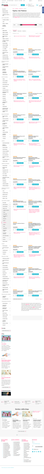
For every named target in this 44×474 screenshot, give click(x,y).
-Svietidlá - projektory (4, 321)
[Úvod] (5, 5)
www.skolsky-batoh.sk (6, 452)
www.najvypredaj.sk (16, 444)
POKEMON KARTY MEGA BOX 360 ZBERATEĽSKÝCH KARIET (33, 136)
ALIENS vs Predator (6, 210)
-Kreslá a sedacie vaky (5, 311)
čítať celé (5, 350)
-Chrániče (3, 88)
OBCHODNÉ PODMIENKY (10, 0)
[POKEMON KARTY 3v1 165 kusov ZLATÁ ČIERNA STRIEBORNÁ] (20, 128)
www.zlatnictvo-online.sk (7, 455)
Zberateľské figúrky (6, 235)
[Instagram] (37, 451)
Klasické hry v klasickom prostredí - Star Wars (37, 420)
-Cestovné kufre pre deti (5, 260)
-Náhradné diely (4, 74)
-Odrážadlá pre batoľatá (4, 102)
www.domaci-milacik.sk (6, 447)
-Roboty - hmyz (4, 198)
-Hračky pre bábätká (5, 151)
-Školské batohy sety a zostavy (5, 285)
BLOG (7, 2)
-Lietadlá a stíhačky (5, 19)
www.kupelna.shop (6, 449)
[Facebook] (33, 451)
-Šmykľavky (4, 180)
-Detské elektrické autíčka (5, 64)
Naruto (4, 220)
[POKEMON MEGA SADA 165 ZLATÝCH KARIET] (20, 171)
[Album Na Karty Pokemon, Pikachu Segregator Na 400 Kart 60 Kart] (20, 283)
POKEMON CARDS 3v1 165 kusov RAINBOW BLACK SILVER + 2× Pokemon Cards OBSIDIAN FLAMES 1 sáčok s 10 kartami (35, 202)
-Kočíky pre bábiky (5, 45)
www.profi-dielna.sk (27, 446)
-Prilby (3, 104)
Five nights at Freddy (5, 216)
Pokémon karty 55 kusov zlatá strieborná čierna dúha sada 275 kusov (34, 71)
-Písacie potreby (5, 276)
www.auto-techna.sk (27, 444)
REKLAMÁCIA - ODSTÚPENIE (18, 0)
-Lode (3, 21)
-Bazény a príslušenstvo (4, 145)
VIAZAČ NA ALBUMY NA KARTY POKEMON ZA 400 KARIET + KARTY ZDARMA (20, 94)
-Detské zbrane (4, 149)
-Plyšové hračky (4, 241)
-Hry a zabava (4, 173)
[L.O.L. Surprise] (6, 338)
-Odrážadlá (4, 100)
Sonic (4, 226)
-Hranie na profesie (5, 118)
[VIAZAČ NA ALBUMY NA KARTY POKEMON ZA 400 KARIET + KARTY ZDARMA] (20, 85)
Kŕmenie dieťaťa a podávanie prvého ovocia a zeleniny (6, 361)
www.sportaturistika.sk (6, 453)
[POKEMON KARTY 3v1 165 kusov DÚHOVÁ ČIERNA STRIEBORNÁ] (35, 41)
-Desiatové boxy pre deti (5, 263)
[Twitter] (35, 451)
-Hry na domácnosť (5, 154)
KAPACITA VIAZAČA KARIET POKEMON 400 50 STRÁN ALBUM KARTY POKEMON (35, 291)
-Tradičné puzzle (5, 250)
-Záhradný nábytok (5, 185)
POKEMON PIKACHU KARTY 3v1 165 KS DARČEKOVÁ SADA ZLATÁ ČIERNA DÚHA (34, 180)
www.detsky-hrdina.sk (6, 446)
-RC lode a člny (4, 196)
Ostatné (4, 239)
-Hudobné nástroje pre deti (5, 121)
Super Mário (5, 228)
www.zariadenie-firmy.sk (27, 461)
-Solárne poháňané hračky (5, 128)
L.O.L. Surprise (4, 343)
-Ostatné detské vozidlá (5, 111)
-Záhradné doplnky (5, 183)
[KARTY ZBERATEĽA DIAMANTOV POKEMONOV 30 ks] (20, 238)
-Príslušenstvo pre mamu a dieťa (5, 281)
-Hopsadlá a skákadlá (4, 297)
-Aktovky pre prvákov (5, 258)
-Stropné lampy (4, 318)
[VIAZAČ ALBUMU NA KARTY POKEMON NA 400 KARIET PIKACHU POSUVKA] (20, 149)
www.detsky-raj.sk (6, 444)
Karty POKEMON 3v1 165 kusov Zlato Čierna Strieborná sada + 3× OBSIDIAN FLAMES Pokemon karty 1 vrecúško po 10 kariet (19, 269)
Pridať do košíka (20, 54)
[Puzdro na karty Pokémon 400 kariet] (20, 41)
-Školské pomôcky (5, 287)
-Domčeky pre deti (5, 170)
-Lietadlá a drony (5, 192)
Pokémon (4, 222)
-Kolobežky (4, 94)
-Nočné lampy (4, 313)
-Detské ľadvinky (5, 267)
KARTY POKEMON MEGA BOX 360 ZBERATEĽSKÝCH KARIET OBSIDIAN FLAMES (19, 201)
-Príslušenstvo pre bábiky (5, 53)
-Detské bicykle (4, 82)
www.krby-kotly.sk (26, 448)
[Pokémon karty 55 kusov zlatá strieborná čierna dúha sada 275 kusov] (35, 63)
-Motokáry (4, 98)
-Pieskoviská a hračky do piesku (5, 178)
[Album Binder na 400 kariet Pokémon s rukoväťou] (20, 215)
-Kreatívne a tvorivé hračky (5, 157)
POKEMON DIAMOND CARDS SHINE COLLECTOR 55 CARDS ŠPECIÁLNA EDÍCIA (34, 115)
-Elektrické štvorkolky (4, 70)
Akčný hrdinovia (5, 204)
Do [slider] (35, 24)
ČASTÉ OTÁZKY (4, 0)
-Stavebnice (4, 252)
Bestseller (4, 9)
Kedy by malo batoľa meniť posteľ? (6, 378)
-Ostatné (3, 271)
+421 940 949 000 (31, 5)
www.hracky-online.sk (6, 448)
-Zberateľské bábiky (5, 58)
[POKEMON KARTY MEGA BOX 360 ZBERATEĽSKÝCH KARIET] (35, 128)
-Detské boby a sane (5, 84)
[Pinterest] (40, 451)
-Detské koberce (5, 303)
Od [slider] (21, 24)
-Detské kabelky (5, 265)
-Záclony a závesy (5, 323)
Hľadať (23, 5)
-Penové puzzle (4, 245)
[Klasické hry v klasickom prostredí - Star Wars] (37, 414)
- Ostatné (4, 138)
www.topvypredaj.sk (16, 445)
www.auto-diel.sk (26, 443)
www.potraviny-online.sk (7, 454)
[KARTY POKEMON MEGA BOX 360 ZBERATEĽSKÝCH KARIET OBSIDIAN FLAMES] (20, 193)
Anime (4, 212)
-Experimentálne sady (5, 116)
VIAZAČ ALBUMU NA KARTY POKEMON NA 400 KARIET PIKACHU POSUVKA (19, 158)
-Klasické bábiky (4, 43)
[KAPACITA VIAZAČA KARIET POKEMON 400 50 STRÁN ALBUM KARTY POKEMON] (35, 283)
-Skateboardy (4, 106)
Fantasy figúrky (5, 206)
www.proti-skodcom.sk (16, 447)
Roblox (4, 224)
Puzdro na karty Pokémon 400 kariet (18, 49)
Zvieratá (4, 237)
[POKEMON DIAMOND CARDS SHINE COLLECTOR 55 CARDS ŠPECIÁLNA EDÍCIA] (35, 106)
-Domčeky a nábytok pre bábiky (5, 41)
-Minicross (4, 96)
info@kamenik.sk (35, 449)
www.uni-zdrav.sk (26, 459)
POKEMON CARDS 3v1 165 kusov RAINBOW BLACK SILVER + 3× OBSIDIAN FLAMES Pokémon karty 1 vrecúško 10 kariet (34, 247)
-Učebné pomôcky (5, 132)
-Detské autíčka (4, 147)
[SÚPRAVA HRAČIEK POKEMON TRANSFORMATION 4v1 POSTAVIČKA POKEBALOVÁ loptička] (35, 149)
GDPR (24, 0)
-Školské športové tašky (5, 290)
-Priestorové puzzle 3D (5, 248)
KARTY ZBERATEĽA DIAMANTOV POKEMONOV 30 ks (18, 247)
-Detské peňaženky (5, 269)
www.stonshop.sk (5, 450)
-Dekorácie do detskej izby (4, 308)
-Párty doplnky (4, 175)
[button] (16, 457)
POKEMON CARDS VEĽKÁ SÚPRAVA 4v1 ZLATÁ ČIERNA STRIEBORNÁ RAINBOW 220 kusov (19, 72)
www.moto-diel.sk (26, 445)
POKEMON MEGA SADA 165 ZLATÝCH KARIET (20, 179)
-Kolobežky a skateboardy (4, 72)
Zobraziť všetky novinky (5, 330)
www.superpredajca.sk (16, 449)
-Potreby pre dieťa (5, 12)
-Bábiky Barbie (4, 30)
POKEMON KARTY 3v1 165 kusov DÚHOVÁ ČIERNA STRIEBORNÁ (34, 50)
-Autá (3, 190)
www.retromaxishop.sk (16, 448)
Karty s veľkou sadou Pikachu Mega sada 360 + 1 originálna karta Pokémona (35, 94)
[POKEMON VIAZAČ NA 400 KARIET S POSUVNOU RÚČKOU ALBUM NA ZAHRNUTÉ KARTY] (35, 260)
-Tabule (3, 130)
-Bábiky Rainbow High (5, 36)
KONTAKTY (3, 2)
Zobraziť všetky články (5, 387)
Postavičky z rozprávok (4, 233)
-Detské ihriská (4, 165)
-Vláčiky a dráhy (4, 161)
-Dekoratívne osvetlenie (4, 305)
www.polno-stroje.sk (27, 447)
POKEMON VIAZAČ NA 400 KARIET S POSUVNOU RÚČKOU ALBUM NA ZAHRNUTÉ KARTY (35, 269)
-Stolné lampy (4, 316)
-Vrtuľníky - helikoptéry (4, 26)
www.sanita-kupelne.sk (6, 451)
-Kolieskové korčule (5, 90)
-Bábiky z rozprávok (5, 38)
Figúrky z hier (5, 208)
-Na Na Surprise (4, 50)
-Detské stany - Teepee (4, 168)
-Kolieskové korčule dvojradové (5, 92)
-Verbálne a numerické (4, 134)
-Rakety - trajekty (5, 23)
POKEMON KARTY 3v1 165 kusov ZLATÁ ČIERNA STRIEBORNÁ (19, 136)
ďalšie (41, 33)
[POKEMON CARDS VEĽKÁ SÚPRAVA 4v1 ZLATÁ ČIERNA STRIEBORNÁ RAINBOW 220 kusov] (20, 63)
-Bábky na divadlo (5, 34)
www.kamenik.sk (5, 443)
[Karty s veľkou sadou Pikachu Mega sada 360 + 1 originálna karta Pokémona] (35, 85)
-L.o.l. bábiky (4, 48)
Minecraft (4, 218)
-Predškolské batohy (5, 278)
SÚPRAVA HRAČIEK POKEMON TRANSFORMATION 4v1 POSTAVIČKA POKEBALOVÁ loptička (34, 158)
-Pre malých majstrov (5, 159)
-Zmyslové (4, 136)
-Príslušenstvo (4, 125)
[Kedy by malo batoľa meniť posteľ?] (6, 372)
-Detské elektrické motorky (5, 67)
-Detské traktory (5, 86)
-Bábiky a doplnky (5, 32)
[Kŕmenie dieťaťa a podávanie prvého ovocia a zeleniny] (6, 355)
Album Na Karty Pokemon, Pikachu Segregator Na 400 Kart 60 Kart (18, 291)
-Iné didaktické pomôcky (4, 123)
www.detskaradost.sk (6, 445)
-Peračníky (4, 274)
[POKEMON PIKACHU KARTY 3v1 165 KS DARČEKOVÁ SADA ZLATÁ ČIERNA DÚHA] (35, 171)
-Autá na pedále (5, 80)
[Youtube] (39, 451)
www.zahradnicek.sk (16, 455)
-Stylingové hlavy (5, 55)
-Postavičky (4, 202)
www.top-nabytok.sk (16, 446)
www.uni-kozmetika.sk (16, 454)
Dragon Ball (5, 214)
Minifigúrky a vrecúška (5, 230)
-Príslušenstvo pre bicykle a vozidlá (5, 109)
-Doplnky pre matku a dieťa (5, 15)
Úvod (13, 8)
